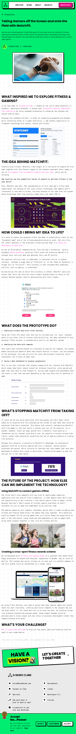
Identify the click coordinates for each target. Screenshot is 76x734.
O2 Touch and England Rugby (33, 556)
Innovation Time (26, 106)
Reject (41, 724)
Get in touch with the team (13, 629)
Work (29, 5)
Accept (67, 724)
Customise (54, 724)
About (38, 5)
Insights (48, 5)
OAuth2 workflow (17, 252)
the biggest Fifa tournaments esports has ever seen (31, 172)
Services (19, 5)
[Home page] (5, 5)
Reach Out (65, 5)
